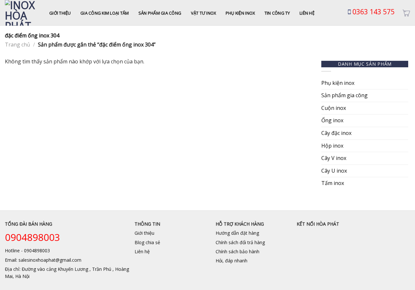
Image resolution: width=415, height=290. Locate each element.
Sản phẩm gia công (159, 13)
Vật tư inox (203, 13)
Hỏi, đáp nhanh (231, 260)
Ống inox (332, 120)
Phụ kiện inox (240, 13)
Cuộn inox (333, 108)
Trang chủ (17, 44)
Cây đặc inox (336, 133)
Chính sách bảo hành (237, 251)
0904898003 (32, 237)
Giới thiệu (60, 13)
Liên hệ (307, 13)
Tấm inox (332, 183)
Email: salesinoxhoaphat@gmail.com (43, 260)
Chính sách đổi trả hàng (240, 242)
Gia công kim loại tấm (104, 13)
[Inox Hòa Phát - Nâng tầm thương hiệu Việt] (22, 13)
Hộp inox (332, 145)
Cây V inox (333, 158)
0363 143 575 (373, 11)
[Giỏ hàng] (406, 13)
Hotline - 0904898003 (27, 250)
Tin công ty (277, 13)
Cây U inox (334, 170)
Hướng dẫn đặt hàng (237, 233)
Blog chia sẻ (147, 242)
